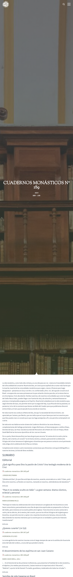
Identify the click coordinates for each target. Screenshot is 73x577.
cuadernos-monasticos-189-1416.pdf (16, 497)
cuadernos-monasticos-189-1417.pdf (16, 532)
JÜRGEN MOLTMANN (9, 475)
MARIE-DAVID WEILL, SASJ (11, 559)
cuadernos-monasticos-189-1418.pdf (16, 555)
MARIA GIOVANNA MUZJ (10, 501)
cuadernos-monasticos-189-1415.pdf (16, 471)
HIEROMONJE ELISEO (9, 536)
